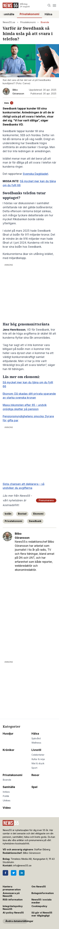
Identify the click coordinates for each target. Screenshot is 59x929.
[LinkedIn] (22, 873)
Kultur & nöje (38, 759)
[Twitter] (13, 873)
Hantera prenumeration (12, 888)
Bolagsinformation (42, 893)
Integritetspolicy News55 (13, 908)
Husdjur (8, 733)
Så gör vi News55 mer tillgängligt (41, 914)
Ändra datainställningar (16, 921)
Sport (34, 767)
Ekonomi (38, 513)
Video (7, 807)
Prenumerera (46, 500)
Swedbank (35, 521)
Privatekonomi (29, 14)
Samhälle (9, 787)
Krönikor (8, 750)
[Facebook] (5, 873)
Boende (45, 22)
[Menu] (54, 5)
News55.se (9, 22)
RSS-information (12, 899)
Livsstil (36, 750)
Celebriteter (37, 754)
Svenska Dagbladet (35, 173)
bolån (8, 513)
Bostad (22, 513)
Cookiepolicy (39, 906)
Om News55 (38, 886)
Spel (34, 787)
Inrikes (6, 791)
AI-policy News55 (13, 912)
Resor (35, 775)
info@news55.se (22, 865)
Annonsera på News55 (11, 895)
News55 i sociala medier (41, 901)
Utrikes (6, 800)
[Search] (49, 5)
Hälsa (48, 14)
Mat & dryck (37, 763)
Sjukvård (36, 738)
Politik (6, 796)
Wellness (36, 742)
